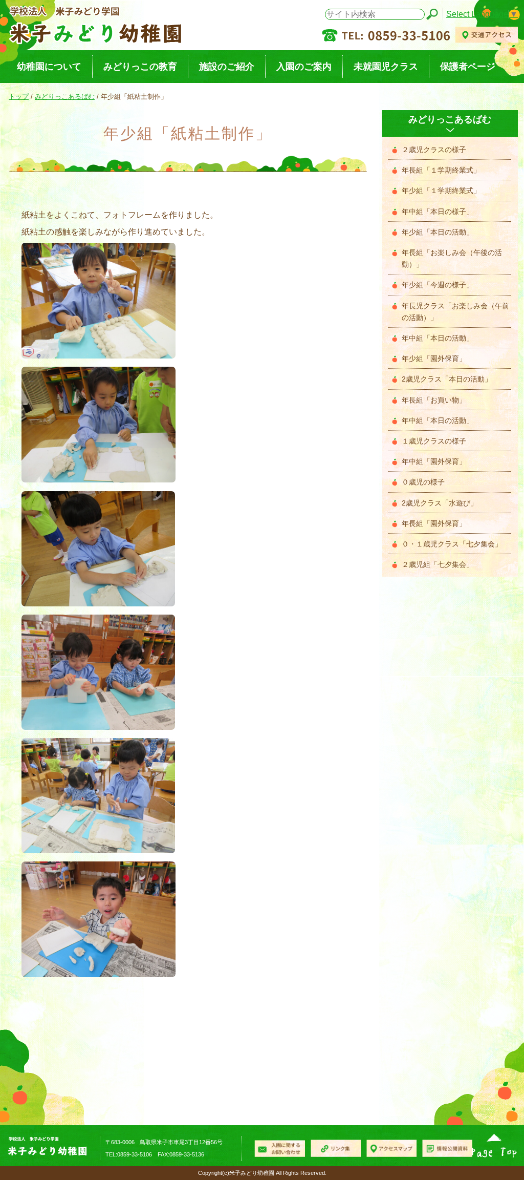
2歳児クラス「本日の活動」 (447, 379)
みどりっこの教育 (140, 66)
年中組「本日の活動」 (437, 338)
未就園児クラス (386, 66)
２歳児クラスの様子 (434, 150)
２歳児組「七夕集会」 (437, 564)
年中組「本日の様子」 (437, 212)
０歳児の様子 (423, 482)
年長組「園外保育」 (434, 524)
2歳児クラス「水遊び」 (439, 503)
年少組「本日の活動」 (437, 232)
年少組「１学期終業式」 (441, 191)
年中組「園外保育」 (434, 462)
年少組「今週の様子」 (437, 285)
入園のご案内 (304, 66)
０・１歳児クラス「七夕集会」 (452, 544)
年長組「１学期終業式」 (441, 170)
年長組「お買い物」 (434, 400)
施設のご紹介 (226, 66)
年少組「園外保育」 (434, 359)
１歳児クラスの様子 (434, 441)
